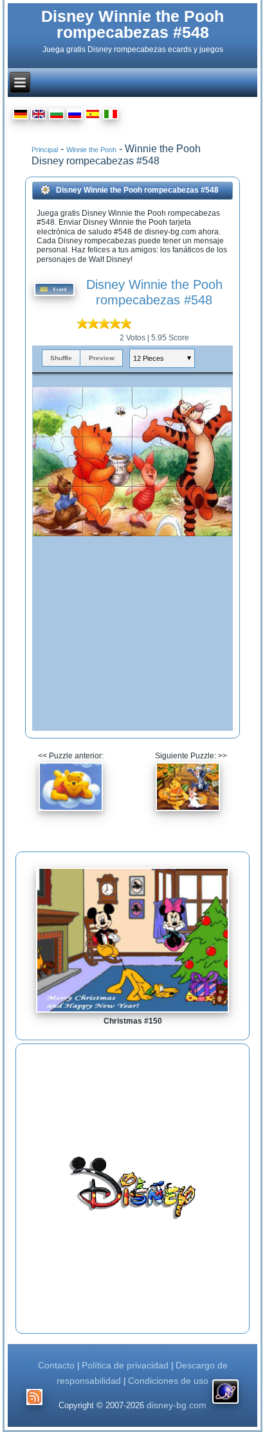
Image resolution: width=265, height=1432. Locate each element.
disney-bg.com (176, 1405)
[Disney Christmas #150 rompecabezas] (132, 1012)
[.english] (38, 115)
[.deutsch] (20, 115)
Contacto (56, 1365)
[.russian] (74, 115)
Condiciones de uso (168, 1380)
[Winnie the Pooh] (71, 809)
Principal (45, 149)
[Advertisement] (132, 1188)
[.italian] (110, 115)
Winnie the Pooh (91, 149)
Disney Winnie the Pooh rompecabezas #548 (132, 24)
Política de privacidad (126, 1365)
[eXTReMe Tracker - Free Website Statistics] (225, 1404)
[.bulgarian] (56, 115)
